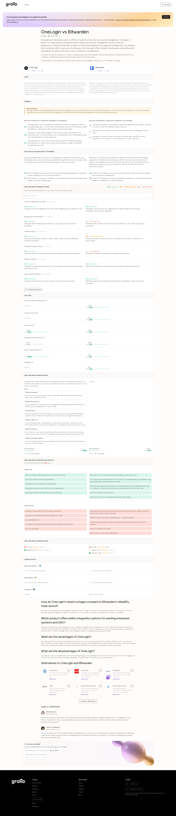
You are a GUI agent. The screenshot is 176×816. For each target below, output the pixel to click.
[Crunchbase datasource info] (34, 589)
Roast (34, 795)
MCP (80, 795)
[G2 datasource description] (45, 547)
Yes (53, 750)
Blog (33, 803)
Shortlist (167, 4)
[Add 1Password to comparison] (68, 670)
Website (34, 70)
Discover (34, 786)
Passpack (117, 670)
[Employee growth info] (38, 565)
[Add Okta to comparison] (68, 686)
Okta (53, 686)
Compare (35, 789)
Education (35, 806)
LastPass (85, 670)
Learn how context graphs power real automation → (134, 20)
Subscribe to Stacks (135, 789)
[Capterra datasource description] (113, 550)
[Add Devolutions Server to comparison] (100, 686)
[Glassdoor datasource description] (49, 550)
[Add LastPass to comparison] (100, 670)
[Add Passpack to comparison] (132, 670)
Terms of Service (130, 794)
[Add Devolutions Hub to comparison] (132, 686)
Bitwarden (99, 67)
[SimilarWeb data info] (35, 577)
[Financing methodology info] (32, 589)
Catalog (81, 789)
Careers (81, 786)
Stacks (34, 792)
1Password (53, 670)
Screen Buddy (36, 783)
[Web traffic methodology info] (34, 577)
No (58, 750)
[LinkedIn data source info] (40, 565)
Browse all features (34, 289)
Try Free (166, 17)
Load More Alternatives (88, 701)
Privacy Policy (158, 793)
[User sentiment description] (35, 448)
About (27, 4)
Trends (81, 792)
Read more (52, 679)
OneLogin (33, 67)
